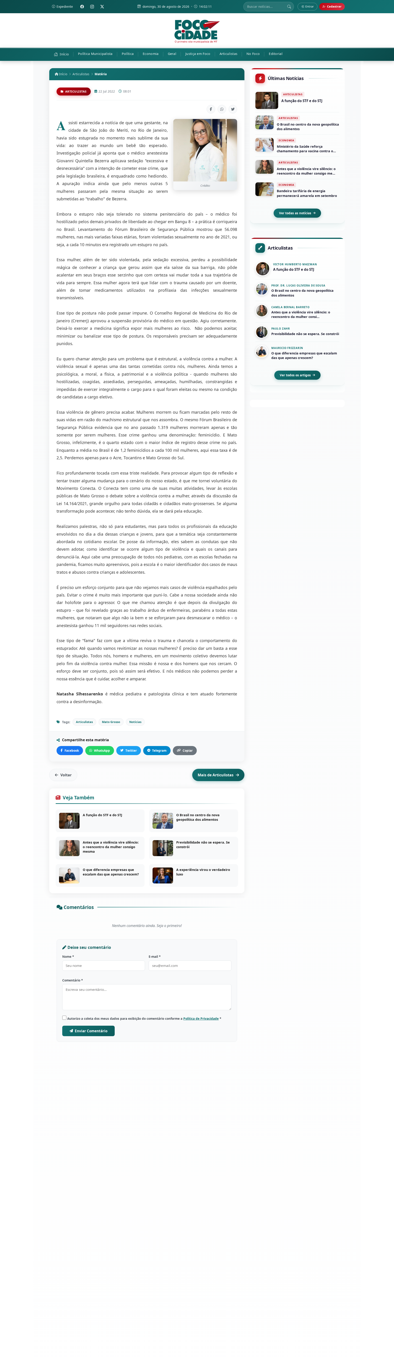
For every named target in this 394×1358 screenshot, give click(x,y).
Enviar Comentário (91, 1031)
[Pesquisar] (289, 6)
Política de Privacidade (201, 1018)
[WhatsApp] (222, 109)
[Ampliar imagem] (205, 150)
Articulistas (81, 74)
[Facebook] (82, 6)
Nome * (68, 956)
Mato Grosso (111, 722)
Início (62, 74)
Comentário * (72, 980)
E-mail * (155, 956)
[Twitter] (102, 6)
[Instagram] (92, 6)
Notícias (135, 722)
